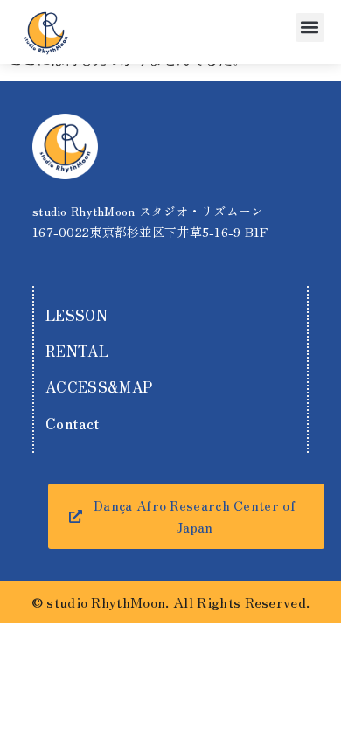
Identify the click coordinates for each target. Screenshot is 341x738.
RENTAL (76, 350)
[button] (310, 27)
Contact (72, 423)
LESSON (76, 314)
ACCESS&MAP (98, 386)
